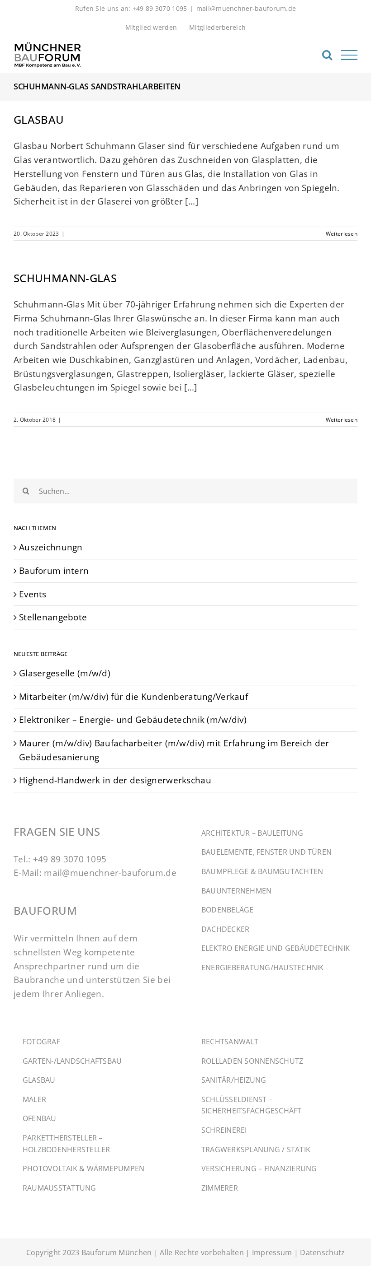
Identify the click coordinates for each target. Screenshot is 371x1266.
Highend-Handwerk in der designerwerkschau (115, 780)
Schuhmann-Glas (65, 277)
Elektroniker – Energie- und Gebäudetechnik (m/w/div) (133, 719)
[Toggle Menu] (349, 55)
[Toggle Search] (327, 54)
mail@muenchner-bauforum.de (246, 8)
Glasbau (39, 119)
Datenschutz (322, 1252)
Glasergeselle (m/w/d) (64, 673)
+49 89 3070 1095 (70, 859)
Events (33, 594)
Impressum (272, 1252)
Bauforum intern (54, 570)
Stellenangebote (53, 617)
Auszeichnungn (51, 547)
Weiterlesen (341, 233)
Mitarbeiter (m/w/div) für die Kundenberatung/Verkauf (133, 696)
